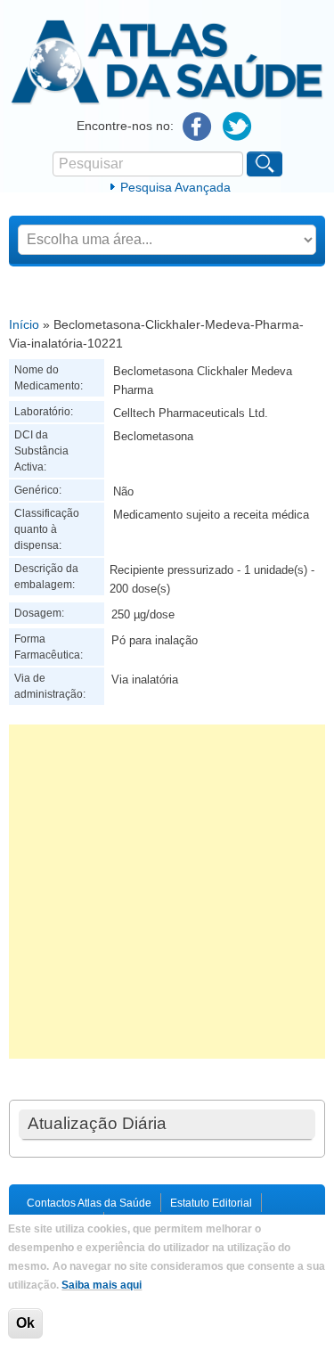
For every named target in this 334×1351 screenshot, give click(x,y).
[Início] (167, 101)
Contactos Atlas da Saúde (89, 1203)
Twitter (237, 127)
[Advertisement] (167, 892)
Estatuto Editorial (211, 1203)
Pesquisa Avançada (175, 187)
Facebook (197, 127)
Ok (25, 1323)
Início (24, 324)
